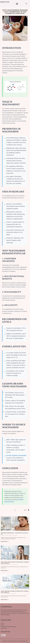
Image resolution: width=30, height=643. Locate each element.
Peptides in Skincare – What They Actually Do (14, 533)
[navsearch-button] (26, 3)
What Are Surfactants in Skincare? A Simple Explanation (15, 562)
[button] (17, 3)
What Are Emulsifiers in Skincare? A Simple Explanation (15, 591)
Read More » (4, 541)
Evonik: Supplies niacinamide (16, 455)
